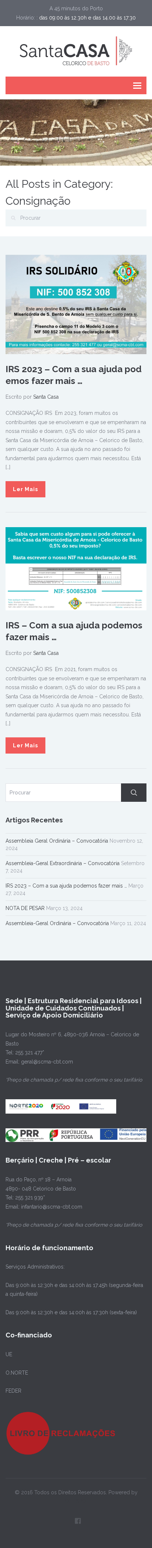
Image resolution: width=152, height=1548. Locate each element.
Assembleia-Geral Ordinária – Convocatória (57, 923)
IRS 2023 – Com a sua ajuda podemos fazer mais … (66, 886)
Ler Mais (25, 489)
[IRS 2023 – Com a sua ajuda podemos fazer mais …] (76, 304)
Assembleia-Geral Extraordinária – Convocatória (63, 863)
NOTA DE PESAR (25, 908)
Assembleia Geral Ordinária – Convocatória (57, 841)
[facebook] (78, 1520)
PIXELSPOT (76, 1501)
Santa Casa (46, 397)
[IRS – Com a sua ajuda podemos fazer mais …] (76, 568)
